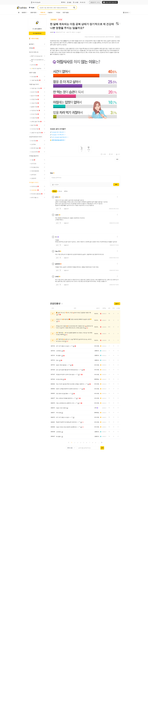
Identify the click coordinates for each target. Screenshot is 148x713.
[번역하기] (117, 23)
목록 (117, 159)
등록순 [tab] (66, 191)
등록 (116, 184)
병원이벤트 (33, 12)
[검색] (74, 7)
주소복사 (117, 36)
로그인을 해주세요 (37, 33)
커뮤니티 (42, 12)
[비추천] (60, 208)
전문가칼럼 (66, 12)
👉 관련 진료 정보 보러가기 (57, 140)
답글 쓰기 (66, 208)
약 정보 (58, 12)
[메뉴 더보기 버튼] (119, 24)
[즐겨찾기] (62, 304)
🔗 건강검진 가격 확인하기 (57, 134)
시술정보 (50, 12)
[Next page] (101, 442)
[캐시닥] (22, 7)
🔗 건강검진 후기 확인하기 (57, 132)
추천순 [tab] (54, 191)
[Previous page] (68, 442)
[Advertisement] (85, 166)
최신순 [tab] (60, 191)
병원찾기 (24, 12)
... (98, 442)
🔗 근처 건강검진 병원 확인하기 (58, 137)
